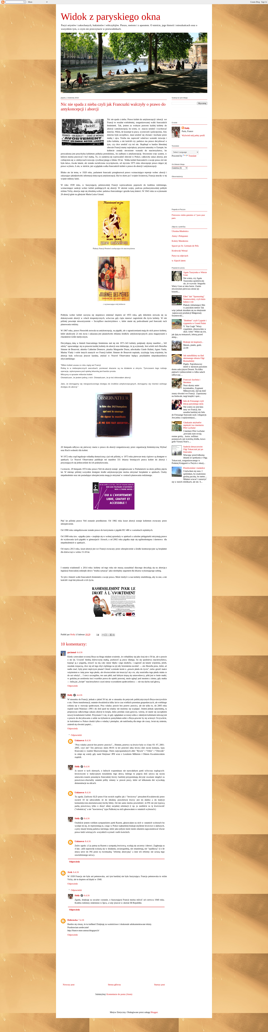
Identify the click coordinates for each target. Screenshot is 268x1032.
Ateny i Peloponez (180, 236)
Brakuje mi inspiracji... (193, 342)
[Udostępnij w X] (108, 634)
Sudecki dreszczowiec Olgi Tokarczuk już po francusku (193, 449)
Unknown (79, 740)
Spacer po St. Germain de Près (185, 246)
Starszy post (159, 984)
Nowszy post (68, 984)
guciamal (71, 652)
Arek (69, 872)
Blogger (154, 1012)
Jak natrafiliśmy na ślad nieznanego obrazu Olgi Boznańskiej (193, 358)
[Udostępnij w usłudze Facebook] (111, 634)
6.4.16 (76, 872)
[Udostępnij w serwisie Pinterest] (113, 634)
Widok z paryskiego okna (110, 16)
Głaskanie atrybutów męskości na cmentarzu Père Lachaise (193, 425)
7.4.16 (81, 920)
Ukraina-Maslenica (180, 231)
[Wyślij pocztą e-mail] (103, 634)
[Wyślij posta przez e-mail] (97, 634)
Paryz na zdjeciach (180, 256)
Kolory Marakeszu (180, 241)
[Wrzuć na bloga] (105, 634)
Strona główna (114, 984)
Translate (192, 156)
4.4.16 (79, 652)
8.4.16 (88, 740)
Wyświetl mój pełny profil (193, 135)
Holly (69, 695)
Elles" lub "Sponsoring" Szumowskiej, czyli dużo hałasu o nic (194, 299)
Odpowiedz (72, 686)
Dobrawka (72, 920)
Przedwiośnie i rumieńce (194, 468)
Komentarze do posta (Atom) (119, 994)
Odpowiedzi (76, 735)
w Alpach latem (179, 260)
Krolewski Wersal (179, 251)
